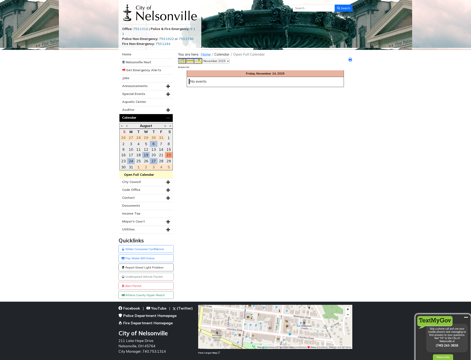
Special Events (133, 94)
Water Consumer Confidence (144, 249)
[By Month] (182, 60)
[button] (168, 86)
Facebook (131, 308)
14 (161, 149)
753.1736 (186, 39)
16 (123, 155)
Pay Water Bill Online (140, 258)
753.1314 (140, 29)
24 (131, 161)
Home (126, 54)
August (146, 125)
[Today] (198, 60)
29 (169, 161)
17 (131, 155)
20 (153, 155)
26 (146, 161)
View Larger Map (208, 352)
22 (169, 155)
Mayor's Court (133, 221)
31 (131, 167)
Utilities (128, 229)
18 (138, 155)
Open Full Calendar (139, 174)
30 (123, 167)
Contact (128, 197)
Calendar (129, 117)
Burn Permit (133, 286)
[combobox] (314, 8)
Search (345, 8)
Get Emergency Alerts (143, 70)
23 (123, 161)
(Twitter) (184, 308)
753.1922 (166, 39)
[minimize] (466, 317)
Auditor (128, 109)
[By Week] (190, 60)
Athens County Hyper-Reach (145, 295)
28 (161, 161)
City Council (131, 182)
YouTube (158, 308)
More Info (443, 357)
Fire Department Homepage (147, 323)
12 (146, 149)
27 (153, 161)
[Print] (350, 59)
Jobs (125, 78)
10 (131, 149)
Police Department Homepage (149, 315)
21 (161, 155)
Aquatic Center (134, 102)
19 (146, 155)
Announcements (135, 86)
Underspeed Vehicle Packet (144, 276)
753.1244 (163, 44)
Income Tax (131, 213)
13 (153, 149)
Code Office (131, 190)
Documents (131, 205)
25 (138, 161)
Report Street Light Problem (144, 267)
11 (138, 149)
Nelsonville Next (138, 62)
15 (169, 149)
